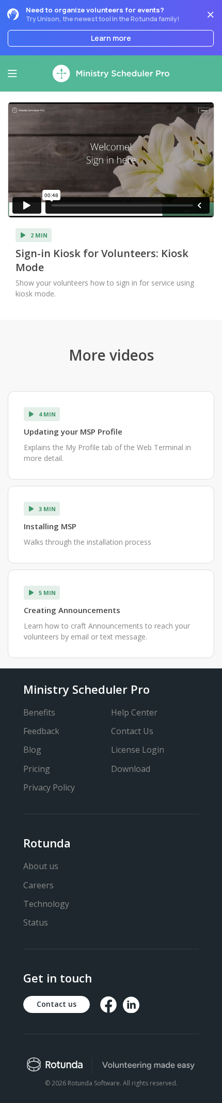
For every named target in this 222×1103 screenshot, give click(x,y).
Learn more (111, 38)
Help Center (134, 712)
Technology (46, 904)
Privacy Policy (49, 787)
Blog (32, 749)
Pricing (36, 768)
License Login (137, 749)
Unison (48, 18)
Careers (38, 885)
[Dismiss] (210, 14)
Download (130, 768)
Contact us (56, 1004)
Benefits (39, 712)
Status (35, 922)
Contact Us (132, 731)
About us (40, 866)
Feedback (41, 731)
